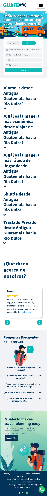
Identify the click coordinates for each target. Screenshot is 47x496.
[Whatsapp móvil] (42, 489)
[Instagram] (23, 492)
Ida (28, 43)
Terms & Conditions (33, 473)
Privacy (7, 473)
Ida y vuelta (13, 43)
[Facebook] (19, 492)
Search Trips (11, 438)
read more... (26, 312)
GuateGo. (15, 482)
